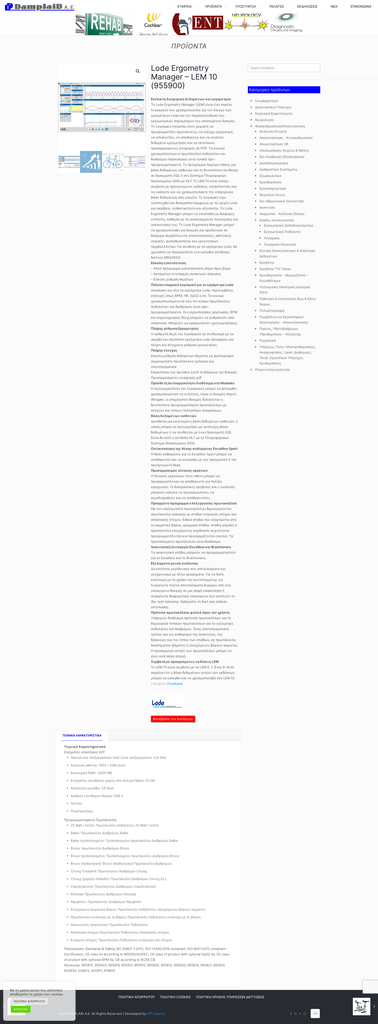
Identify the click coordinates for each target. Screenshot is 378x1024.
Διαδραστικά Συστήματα (278, 169)
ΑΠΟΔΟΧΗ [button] (21, 1009)
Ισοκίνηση (267, 207)
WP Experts (156, 1014)
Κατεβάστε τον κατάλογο (173, 719)
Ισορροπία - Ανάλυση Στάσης (281, 214)
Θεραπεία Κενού (272, 195)
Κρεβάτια (266, 262)
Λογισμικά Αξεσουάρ (280, 244)
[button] (138, 71)
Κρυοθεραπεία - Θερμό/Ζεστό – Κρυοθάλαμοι (283, 278)
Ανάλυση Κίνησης (273, 131)
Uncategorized (266, 101)
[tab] (82, 735)
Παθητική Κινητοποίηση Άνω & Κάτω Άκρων (287, 301)
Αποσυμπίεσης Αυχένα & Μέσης (284, 150)
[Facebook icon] (290, 1014)
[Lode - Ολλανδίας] (167, 704)
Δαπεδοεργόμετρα (273, 163)
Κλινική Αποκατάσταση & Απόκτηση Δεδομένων (287, 253)
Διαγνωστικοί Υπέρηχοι (273, 107)
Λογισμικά (175, 683)
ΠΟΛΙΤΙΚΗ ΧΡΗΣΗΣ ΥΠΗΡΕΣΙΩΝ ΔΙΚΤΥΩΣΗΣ (230, 997)
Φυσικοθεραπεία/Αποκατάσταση (280, 126)
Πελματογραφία (272, 310)
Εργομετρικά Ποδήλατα (282, 232)
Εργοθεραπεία (270, 182)
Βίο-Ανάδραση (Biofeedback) (281, 157)
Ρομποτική (267, 340)
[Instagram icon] (304, 1014)
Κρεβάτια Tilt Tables (275, 269)
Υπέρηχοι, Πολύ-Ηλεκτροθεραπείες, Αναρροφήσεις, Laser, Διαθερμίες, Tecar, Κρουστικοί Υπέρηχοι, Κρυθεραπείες (287, 355)
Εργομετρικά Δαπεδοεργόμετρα (288, 225)
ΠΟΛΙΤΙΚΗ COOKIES (175, 997)
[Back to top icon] (315, 1013)
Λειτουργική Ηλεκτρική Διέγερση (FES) (284, 290)
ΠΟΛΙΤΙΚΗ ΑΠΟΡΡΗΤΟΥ (136, 997)
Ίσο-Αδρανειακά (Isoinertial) (281, 201)
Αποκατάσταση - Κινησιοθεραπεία (286, 138)
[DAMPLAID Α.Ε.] (39, 6)
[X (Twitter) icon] (295, 1014)
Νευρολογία (264, 120)
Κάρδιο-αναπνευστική (276, 220)
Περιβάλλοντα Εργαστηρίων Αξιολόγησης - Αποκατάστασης (283, 319)
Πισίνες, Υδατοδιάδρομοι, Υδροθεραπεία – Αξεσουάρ (280, 331)
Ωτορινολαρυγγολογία (272, 369)
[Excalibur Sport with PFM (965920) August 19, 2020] (365, 1006)
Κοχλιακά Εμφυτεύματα (273, 113)
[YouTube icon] (300, 1014)
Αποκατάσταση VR (273, 144)
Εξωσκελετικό (270, 176)
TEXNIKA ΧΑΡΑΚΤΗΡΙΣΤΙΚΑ (82, 735)
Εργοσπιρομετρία (272, 188)
